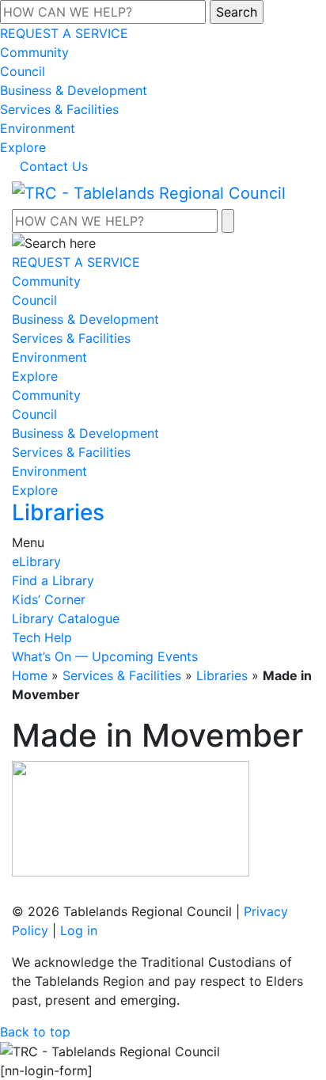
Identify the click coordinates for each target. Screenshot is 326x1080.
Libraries (222, 675)
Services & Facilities (59, 109)
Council (22, 71)
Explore (23, 147)
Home (29, 675)
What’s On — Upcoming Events (105, 656)
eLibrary (36, 561)
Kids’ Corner (48, 599)
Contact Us (54, 166)
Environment (37, 128)
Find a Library (53, 580)
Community (34, 52)
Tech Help (42, 637)
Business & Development (73, 90)
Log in (78, 930)
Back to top (35, 1032)
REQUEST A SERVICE (64, 33)
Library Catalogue (65, 618)
